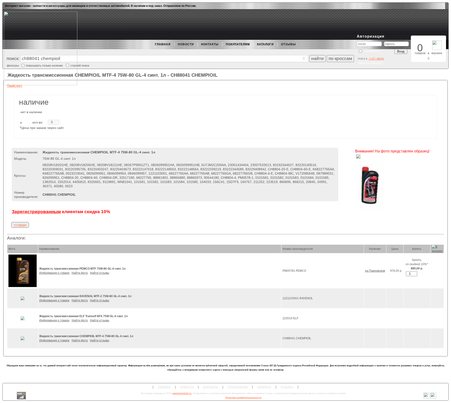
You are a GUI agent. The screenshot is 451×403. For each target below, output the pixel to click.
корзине (437, 53)
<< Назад (20, 225)
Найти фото (80, 273)
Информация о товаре (54, 273)
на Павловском (375, 270)
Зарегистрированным (36, 211)
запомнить (372, 51)
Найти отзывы (99, 273)
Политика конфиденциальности (243, 397)
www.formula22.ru (181, 393)
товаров (420, 53)
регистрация (367, 58)
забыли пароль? (370, 62)
